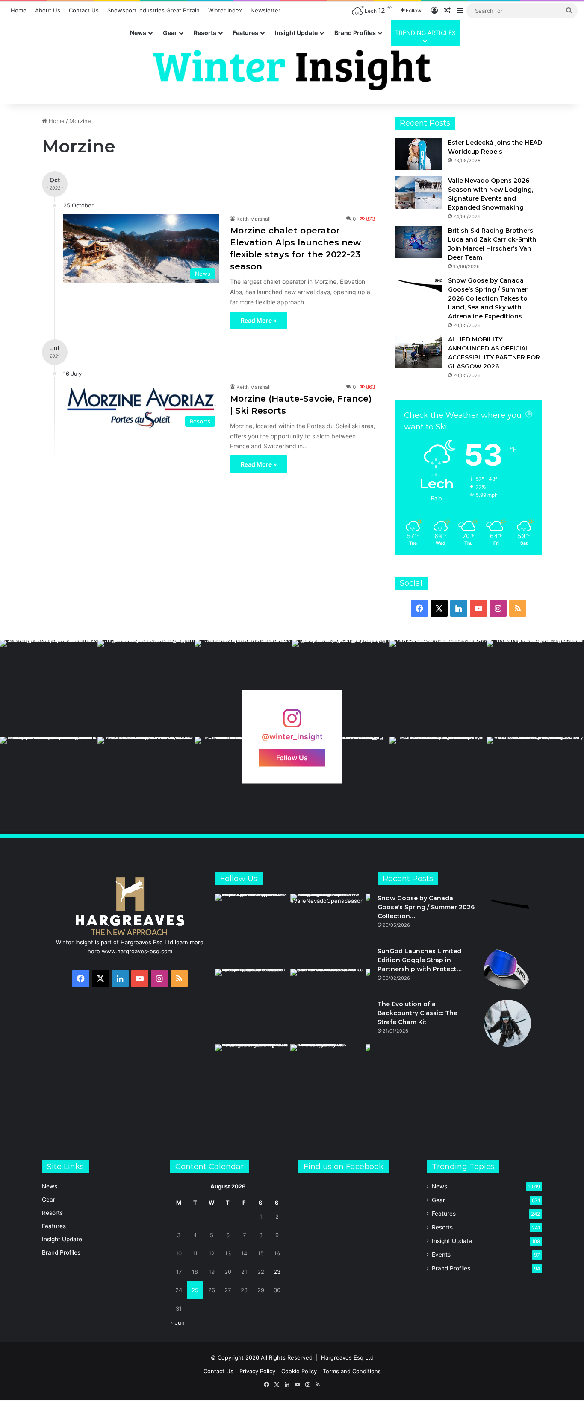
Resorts (205, 32)
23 (277, 1271)
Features (245, 32)
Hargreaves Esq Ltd (347, 1357)
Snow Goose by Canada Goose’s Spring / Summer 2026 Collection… (426, 907)
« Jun (177, 1322)
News (138, 32)
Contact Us (84, 10)
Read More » (259, 320)
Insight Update (296, 32)
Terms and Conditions (352, 1371)
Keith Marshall (253, 219)
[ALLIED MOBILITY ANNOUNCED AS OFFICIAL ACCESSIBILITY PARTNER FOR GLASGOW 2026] (418, 351)
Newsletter (265, 10)
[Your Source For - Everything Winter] (292, 70)
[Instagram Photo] (48, 688)
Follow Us (292, 757)
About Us (47, 10)
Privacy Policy (257, 1371)
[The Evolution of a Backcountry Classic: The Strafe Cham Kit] (507, 1023)
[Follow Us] (292, 722)
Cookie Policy (299, 1371)
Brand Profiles (355, 32)
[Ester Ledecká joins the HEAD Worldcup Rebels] (418, 154)
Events (441, 1254)
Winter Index (225, 10)
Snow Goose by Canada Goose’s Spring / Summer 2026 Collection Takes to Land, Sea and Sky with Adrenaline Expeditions (488, 298)
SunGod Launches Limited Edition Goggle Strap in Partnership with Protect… (420, 960)
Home (19, 10)
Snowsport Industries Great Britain (153, 10)
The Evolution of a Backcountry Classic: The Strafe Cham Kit (417, 1013)
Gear (170, 32)
